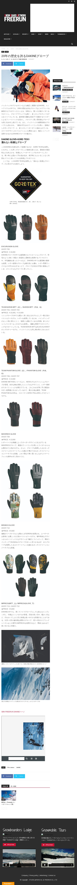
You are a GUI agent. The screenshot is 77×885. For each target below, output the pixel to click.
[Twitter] (74, 1)
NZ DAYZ (65, 122)
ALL (8, 49)
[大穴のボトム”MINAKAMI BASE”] (57, 88)
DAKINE (18, 767)
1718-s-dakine (10, 767)
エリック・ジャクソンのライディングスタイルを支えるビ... (68, 108)
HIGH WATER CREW (67, 89)
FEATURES (65, 101)
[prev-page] (2, 808)
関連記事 (5, 786)
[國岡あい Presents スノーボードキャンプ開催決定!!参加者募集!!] (8, 795)
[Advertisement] (52, 18)
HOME (3, 49)
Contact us (51, 875)
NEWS (3, 799)
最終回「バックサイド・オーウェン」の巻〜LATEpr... (68, 129)
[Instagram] (71, 1)
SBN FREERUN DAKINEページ (13, 712)
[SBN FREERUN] (15, 18)
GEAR (12, 49)
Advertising (43, 875)
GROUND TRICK (67, 133)
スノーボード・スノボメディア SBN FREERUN (15, 59)
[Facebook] (69, 1)
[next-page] (57, 139)
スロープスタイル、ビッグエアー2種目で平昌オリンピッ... (68, 97)
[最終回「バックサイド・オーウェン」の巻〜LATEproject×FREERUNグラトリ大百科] (57, 129)
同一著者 (13, 786)
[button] (72, 44)
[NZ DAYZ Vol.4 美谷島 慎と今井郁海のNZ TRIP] (57, 120)
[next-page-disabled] (6, 808)
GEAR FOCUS (66, 112)
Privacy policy (33, 875)
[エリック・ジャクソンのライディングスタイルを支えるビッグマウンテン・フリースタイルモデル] (57, 108)
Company (25, 875)
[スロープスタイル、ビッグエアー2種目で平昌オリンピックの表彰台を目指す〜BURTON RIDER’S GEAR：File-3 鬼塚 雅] (57, 98)
